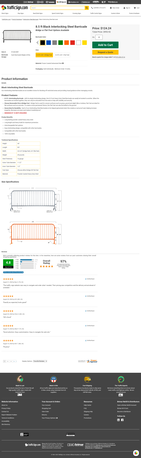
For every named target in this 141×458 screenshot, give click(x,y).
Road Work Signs (38, 13)
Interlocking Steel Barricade (30, 19)
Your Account (46, 405)
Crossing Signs (77, 13)
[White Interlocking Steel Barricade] (78, 42)
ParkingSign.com (89, 446)
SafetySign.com (99, 445)
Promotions (87, 418)
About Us (4, 405)
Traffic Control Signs (96, 13)
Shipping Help (88, 411)
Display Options (27, 361)
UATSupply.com (89, 447)
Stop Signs (21, 13)
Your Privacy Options (48, 418)
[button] (136, 453)
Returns (44, 415)
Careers (86, 415)
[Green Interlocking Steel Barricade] (60, 42)
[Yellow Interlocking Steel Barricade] (84, 42)
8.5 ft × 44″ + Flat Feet (62, 55)
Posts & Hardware (17, 19)
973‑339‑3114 (120, 57)
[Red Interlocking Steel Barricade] (72, 42)
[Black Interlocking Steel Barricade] (42, 42)
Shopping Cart (46, 408)
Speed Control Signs (57, 13)
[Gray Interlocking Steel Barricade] (54, 42)
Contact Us (5, 411)
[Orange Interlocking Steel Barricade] (66, 42)
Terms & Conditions (8, 418)
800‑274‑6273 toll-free (51, 443)
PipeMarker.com (97, 446)
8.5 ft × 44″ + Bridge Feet (44, 55)
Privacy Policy (6, 408)
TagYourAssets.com (106, 446)
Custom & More (115, 13)
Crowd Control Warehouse (109, 445)
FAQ (85, 408)
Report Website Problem (9, 415)
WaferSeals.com (98, 447)
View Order (45, 411)
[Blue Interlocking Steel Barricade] (48, 42)
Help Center (87, 405)
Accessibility (5, 421)
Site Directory (6, 424)
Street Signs (5, 13)
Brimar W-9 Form (122, 408)
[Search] (87, 8)
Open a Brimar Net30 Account (126, 405)
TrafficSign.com (6, 19)
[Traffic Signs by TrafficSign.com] (14, 10)
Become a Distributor (124, 411)
